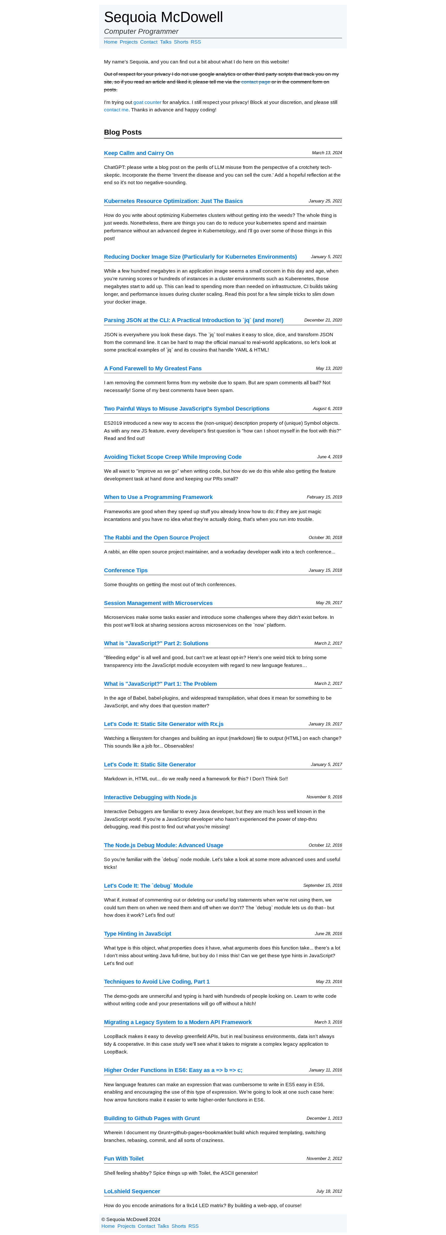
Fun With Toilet (124, 1158)
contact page (255, 82)
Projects (129, 42)
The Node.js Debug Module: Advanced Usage (163, 845)
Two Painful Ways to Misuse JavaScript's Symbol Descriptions (186, 408)
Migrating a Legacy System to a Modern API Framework (178, 1022)
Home (110, 42)
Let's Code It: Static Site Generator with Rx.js (164, 724)
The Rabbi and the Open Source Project (156, 537)
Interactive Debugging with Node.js (150, 797)
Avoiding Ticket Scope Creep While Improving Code (173, 457)
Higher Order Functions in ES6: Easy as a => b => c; (173, 1070)
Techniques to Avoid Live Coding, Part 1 (157, 981)
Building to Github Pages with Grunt (152, 1118)
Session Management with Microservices (158, 603)
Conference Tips (126, 570)
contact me (116, 109)
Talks (166, 42)
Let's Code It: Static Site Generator (150, 764)
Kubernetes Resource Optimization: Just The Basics (173, 201)
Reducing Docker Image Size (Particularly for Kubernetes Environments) (200, 256)
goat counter (147, 102)
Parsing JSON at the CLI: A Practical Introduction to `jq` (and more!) (193, 320)
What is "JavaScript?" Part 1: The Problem (160, 684)
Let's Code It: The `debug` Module (148, 885)
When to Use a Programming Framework (158, 497)
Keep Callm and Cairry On (138, 153)
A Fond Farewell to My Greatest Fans (153, 368)
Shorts (181, 42)
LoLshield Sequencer (132, 1191)
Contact (148, 42)
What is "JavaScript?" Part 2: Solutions (156, 643)
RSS (196, 42)
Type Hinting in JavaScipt (137, 933)
